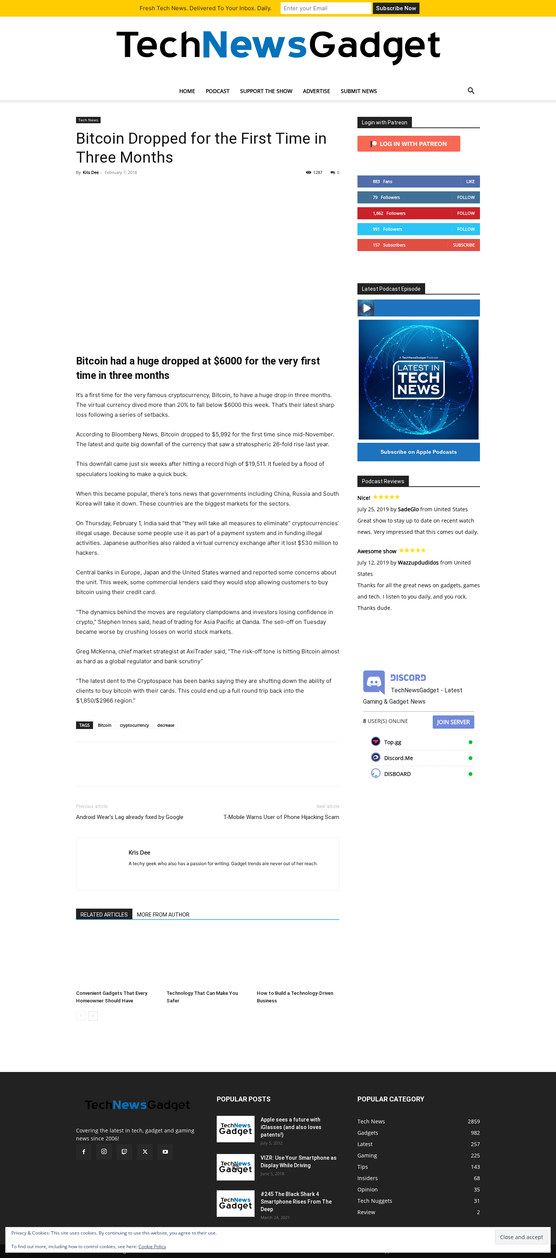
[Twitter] (101, 189)
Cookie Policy (152, 1246)
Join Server (453, 722)
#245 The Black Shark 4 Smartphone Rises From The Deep (296, 1201)
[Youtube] (165, 1152)
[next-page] (93, 1016)
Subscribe (464, 245)
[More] (154, 189)
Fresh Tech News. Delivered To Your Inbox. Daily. (206, 8)
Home (187, 91)
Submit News (359, 91)
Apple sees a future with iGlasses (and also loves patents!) (291, 1127)
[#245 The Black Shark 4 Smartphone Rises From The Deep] (236, 1203)
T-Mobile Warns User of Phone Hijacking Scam (281, 817)
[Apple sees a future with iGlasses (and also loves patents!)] (236, 1129)
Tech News (88, 120)
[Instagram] (104, 1151)
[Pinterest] (118, 189)
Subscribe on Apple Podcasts (419, 452)
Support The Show (266, 91)
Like (470, 181)
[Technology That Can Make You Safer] (207, 958)
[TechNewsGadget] (278, 46)
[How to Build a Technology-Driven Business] (298, 958)
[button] (471, 91)
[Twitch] (124, 1152)
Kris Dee (91, 172)
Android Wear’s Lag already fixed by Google (129, 817)
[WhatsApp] (135, 189)
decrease (165, 725)
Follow (466, 197)
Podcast (218, 91)
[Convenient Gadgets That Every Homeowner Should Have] (117, 958)
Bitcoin (105, 725)
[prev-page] (80, 1016)
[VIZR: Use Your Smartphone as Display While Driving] (236, 1167)
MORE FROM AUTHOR (163, 915)
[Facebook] (83, 189)
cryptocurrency (134, 725)
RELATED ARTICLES (104, 915)
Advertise (316, 91)
